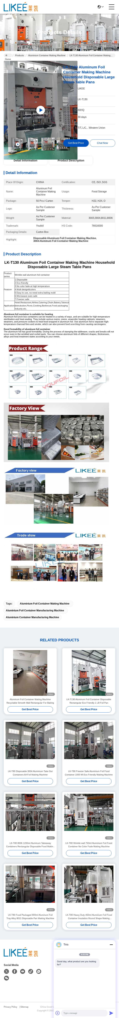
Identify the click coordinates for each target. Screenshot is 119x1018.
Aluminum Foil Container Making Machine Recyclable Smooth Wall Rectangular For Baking (30, 701)
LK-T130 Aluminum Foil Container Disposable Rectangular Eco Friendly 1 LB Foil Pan (88, 701)
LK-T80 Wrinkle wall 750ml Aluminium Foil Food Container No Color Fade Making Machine (88, 845)
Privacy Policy (10, 1007)
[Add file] (57, 1013)
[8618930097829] (39, 971)
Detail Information (25, 160)
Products (19, 55)
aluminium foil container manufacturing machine (35, 610)
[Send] (111, 1013)
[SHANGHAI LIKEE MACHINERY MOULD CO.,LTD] (21, 7)
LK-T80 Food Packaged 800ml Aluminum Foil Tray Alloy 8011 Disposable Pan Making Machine (30, 917)
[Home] (21, 956)
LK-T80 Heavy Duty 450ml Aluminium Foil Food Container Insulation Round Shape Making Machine (89, 917)
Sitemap (24, 1007)
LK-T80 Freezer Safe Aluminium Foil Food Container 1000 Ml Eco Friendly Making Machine (89, 773)
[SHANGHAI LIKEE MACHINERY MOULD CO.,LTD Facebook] (14, 971)
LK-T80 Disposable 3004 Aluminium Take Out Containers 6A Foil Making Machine (30, 773)
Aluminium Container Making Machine (46, 55)
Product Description (71, 160)
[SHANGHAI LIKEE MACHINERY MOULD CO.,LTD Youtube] (22, 971)
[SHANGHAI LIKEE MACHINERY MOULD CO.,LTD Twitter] (6, 971)
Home (8, 55)
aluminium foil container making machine (44, 603)
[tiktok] (30, 971)
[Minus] (111, 944)
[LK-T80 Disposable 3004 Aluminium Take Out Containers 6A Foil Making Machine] (30, 745)
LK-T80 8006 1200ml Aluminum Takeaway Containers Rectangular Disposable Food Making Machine (30, 845)
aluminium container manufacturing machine (32, 617)
